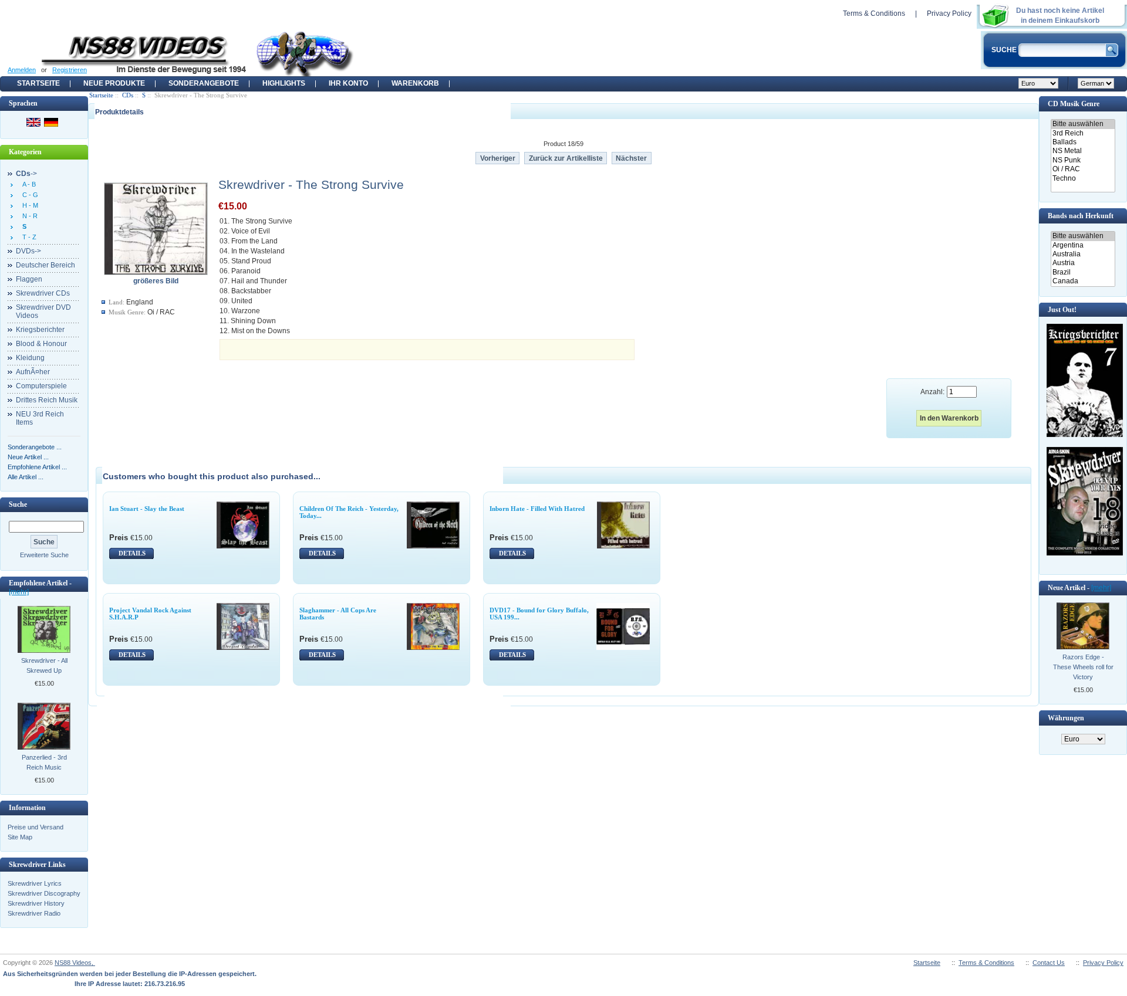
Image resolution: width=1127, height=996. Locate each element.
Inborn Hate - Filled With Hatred (537, 508)
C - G (28, 194)
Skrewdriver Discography (44, 893)
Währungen (1066, 718)
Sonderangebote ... (35, 446)
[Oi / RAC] (1082, 169)
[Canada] (1082, 281)
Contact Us (1048, 962)
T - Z (27, 236)
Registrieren (69, 69)
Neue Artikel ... (28, 456)
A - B (27, 184)
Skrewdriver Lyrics (35, 883)
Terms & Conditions (874, 13)
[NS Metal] (1082, 151)
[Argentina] (1082, 245)
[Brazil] (1082, 272)
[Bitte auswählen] (1082, 124)
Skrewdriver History (36, 903)
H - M (28, 205)
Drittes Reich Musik (46, 400)
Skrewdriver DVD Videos (43, 311)
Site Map (20, 837)
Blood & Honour (41, 344)
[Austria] (1082, 263)
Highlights (283, 83)
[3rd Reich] (1082, 133)
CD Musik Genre (1073, 104)
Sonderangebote (203, 83)
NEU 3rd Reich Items (40, 418)
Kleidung (30, 358)
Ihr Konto (348, 83)
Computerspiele (41, 386)
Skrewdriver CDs (43, 293)
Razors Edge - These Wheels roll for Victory (1083, 666)
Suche (18, 504)
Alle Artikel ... (25, 476)
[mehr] (19, 592)
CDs (127, 95)
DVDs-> (28, 251)
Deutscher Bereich (45, 265)
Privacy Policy (949, 13)
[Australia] (1082, 254)
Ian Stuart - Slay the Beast (146, 508)
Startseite (38, 83)
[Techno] (1082, 178)
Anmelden (22, 69)
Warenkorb (415, 83)
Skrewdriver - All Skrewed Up (44, 665)
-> (26, 174)
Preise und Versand (35, 827)
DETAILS (132, 553)
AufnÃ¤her (33, 372)
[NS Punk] (1082, 160)
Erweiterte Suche (44, 554)
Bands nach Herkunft (1080, 216)
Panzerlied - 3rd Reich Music (44, 762)
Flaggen (29, 279)
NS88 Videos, (75, 962)
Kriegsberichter (40, 330)
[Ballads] (1082, 142)
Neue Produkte (114, 83)
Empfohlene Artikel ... (37, 466)
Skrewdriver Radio (34, 913)
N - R (28, 215)
